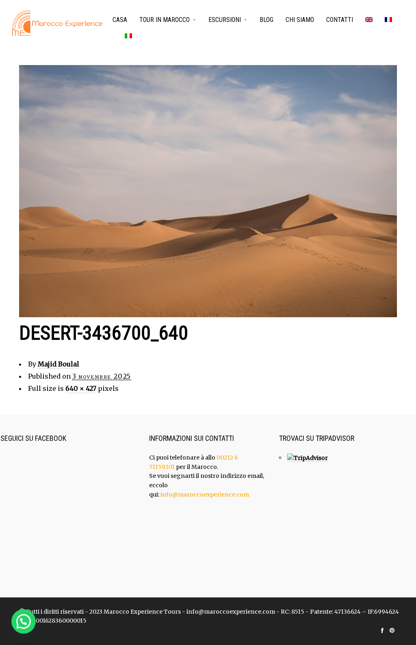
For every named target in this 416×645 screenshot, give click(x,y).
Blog (266, 20)
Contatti (339, 20)
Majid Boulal (58, 364)
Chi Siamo (300, 20)
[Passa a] (369, 20)
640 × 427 (80, 388)
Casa (120, 20)
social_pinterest (392, 630)
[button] (23, 621)
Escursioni (224, 20)
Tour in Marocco (164, 20)
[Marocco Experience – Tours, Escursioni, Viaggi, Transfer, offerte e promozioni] (57, 23)
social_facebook (382, 630)
